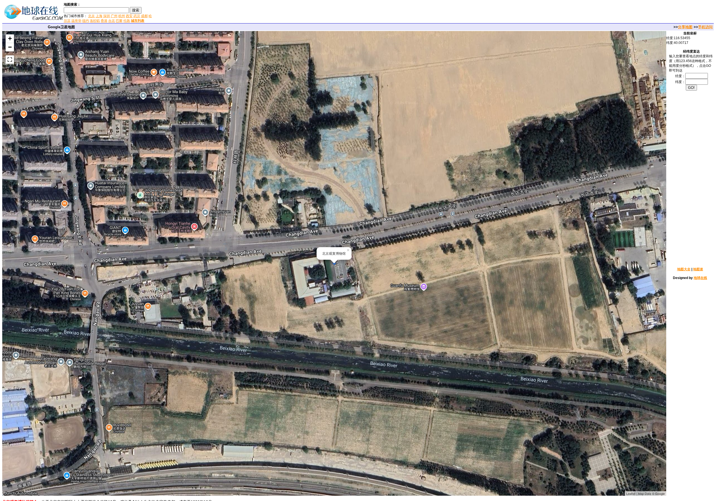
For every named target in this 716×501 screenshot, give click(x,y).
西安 (129, 16)
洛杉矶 (95, 21)
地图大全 (684, 269)
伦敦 (126, 21)
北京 (91, 16)
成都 (144, 16)
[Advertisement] (220, 12)
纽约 (85, 21)
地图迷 (698, 269)
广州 (114, 16)
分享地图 (685, 27)
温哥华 (76, 21)
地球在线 (700, 278)
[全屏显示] (10, 59)
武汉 (136, 16)
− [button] (10, 47)
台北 (111, 21)
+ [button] (10, 38)
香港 (104, 21)
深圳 (106, 16)
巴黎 (119, 21)
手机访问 (705, 27)
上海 (99, 16)
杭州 (121, 16)
